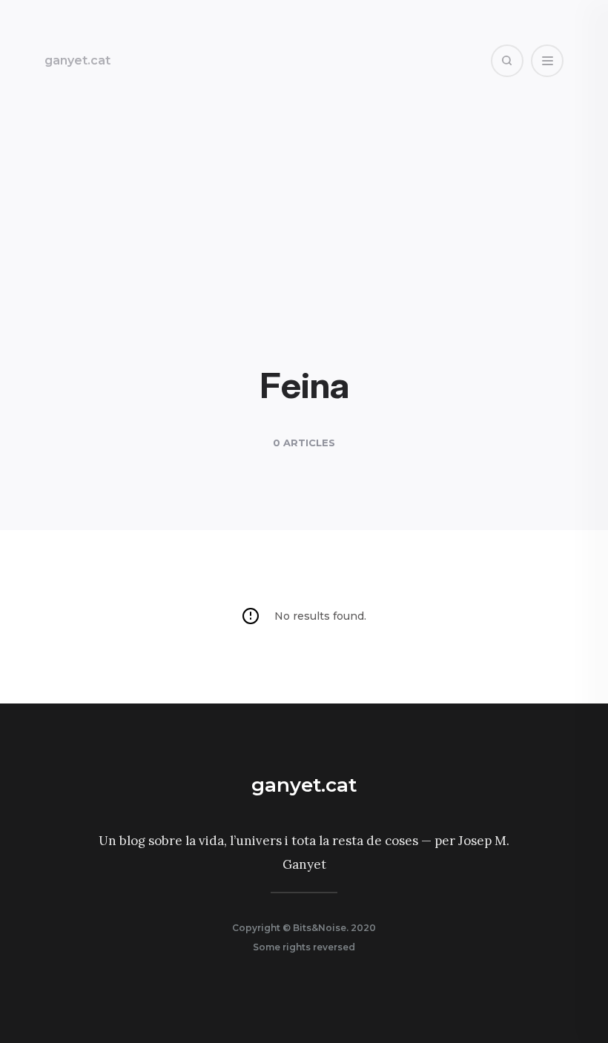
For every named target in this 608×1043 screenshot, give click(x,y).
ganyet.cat (77, 60)
